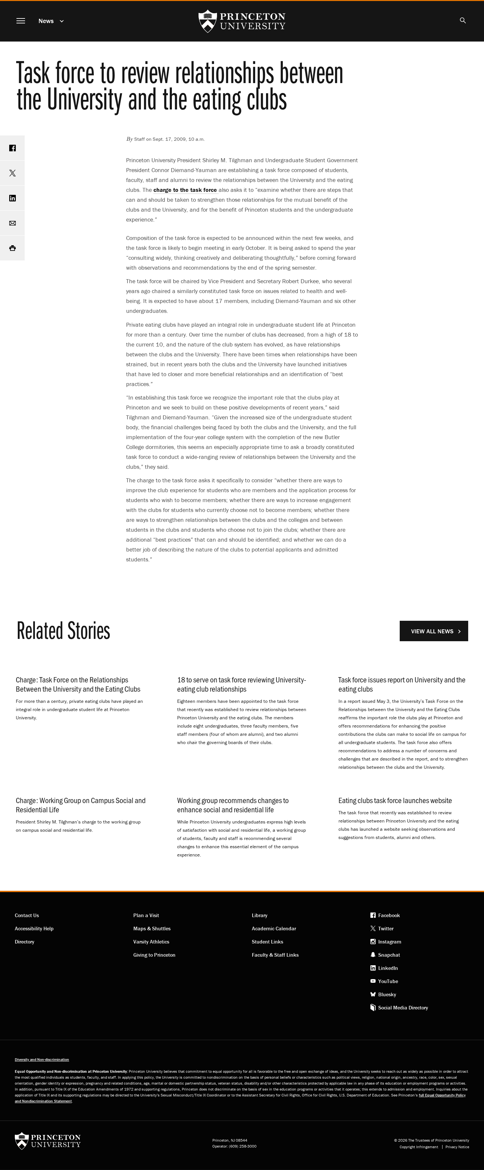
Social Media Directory (403, 1007)
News (46, 20)
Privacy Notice (457, 1147)
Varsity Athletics (151, 941)
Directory (24, 941)
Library (259, 915)
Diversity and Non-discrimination (42, 1059)
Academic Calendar (274, 928)
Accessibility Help (34, 928)
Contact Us (27, 915)
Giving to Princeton (154, 954)
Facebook (389, 915)
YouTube (388, 981)
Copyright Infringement (419, 1147)
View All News (432, 631)
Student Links (267, 941)
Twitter (385, 928)
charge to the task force (186, 190)
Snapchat (389, 954)
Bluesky (387, 994)
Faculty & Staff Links (275, 954)
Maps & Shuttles (152, 928)
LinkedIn (388, 968)
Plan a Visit (146, 915)
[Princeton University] (48, 1143)
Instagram (389, 941)
